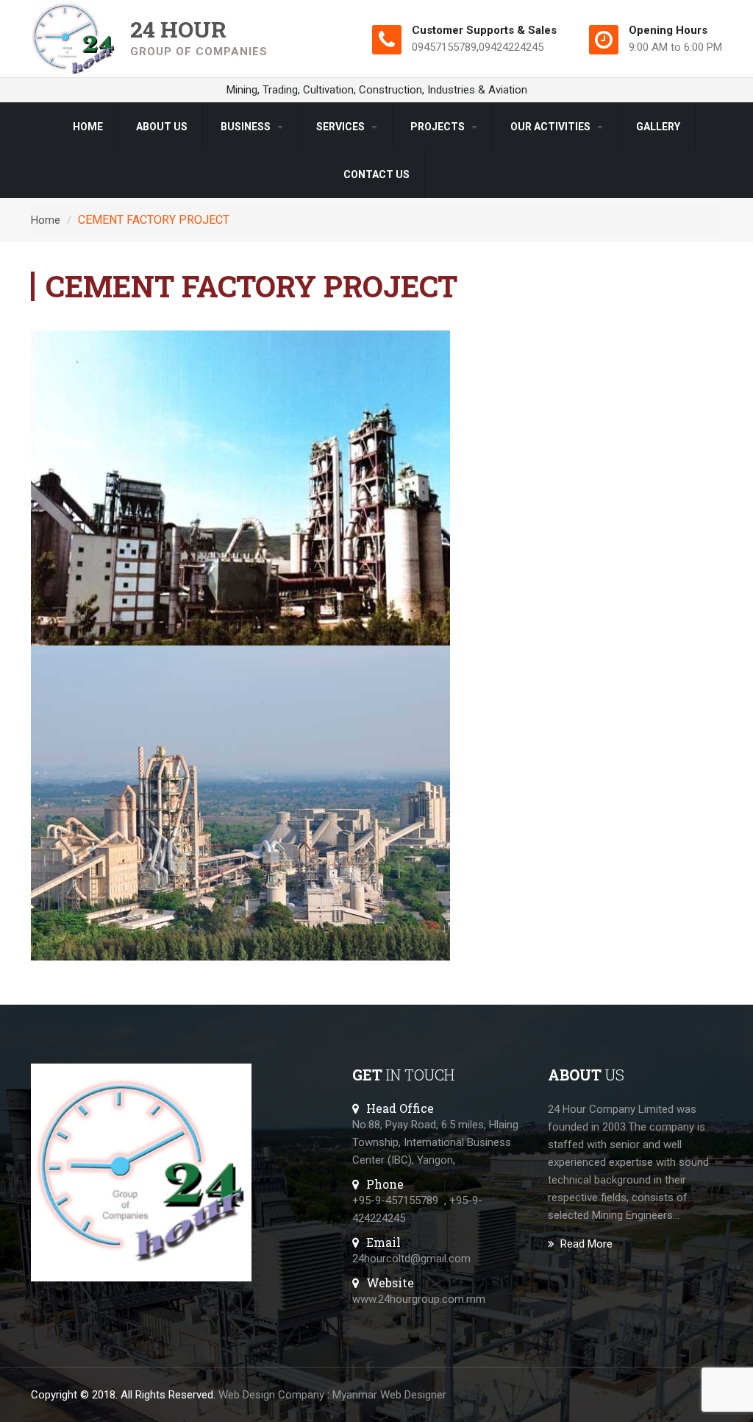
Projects (438, 126)
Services (341, 126)
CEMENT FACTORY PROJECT (153, 220)
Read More (586, 1244)
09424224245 (511, 47)
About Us (162, 126)
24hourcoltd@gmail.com (411, 1258)
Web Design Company (271, 1394)
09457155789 (444, 47)
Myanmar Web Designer (389, 1394)
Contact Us (376, 174)
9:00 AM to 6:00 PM (675, 47)
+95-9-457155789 (395, 1200)
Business (247, 126)
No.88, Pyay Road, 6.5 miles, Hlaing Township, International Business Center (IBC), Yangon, (435, 1142)
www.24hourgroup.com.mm (418, 1299)
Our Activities (551, 126)
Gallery (658, 126)
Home (88, 126)
